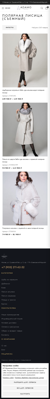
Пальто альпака (8, 292)
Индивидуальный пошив (12, 319)
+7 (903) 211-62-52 (13, 267)
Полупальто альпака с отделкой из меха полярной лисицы (23, 228)
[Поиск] (42, 8)
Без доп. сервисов (25, 388)
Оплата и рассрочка (10, 327)
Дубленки (6, 283)
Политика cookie (8, 378)
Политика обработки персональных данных (29, 378)
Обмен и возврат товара (12, 331)
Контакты (5, 335)
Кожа (4, 288)
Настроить (25, 394)
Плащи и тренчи (9, 300)
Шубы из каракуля (10, 279)
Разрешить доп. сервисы (25, 382)
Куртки (4, 304)
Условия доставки (9, 323)
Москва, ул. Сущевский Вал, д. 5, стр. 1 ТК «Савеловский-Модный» (24, 262)
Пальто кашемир (9, 296)
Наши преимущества (10, 314)
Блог (3, 350)
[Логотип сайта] (25, 8)
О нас (4, 345)
